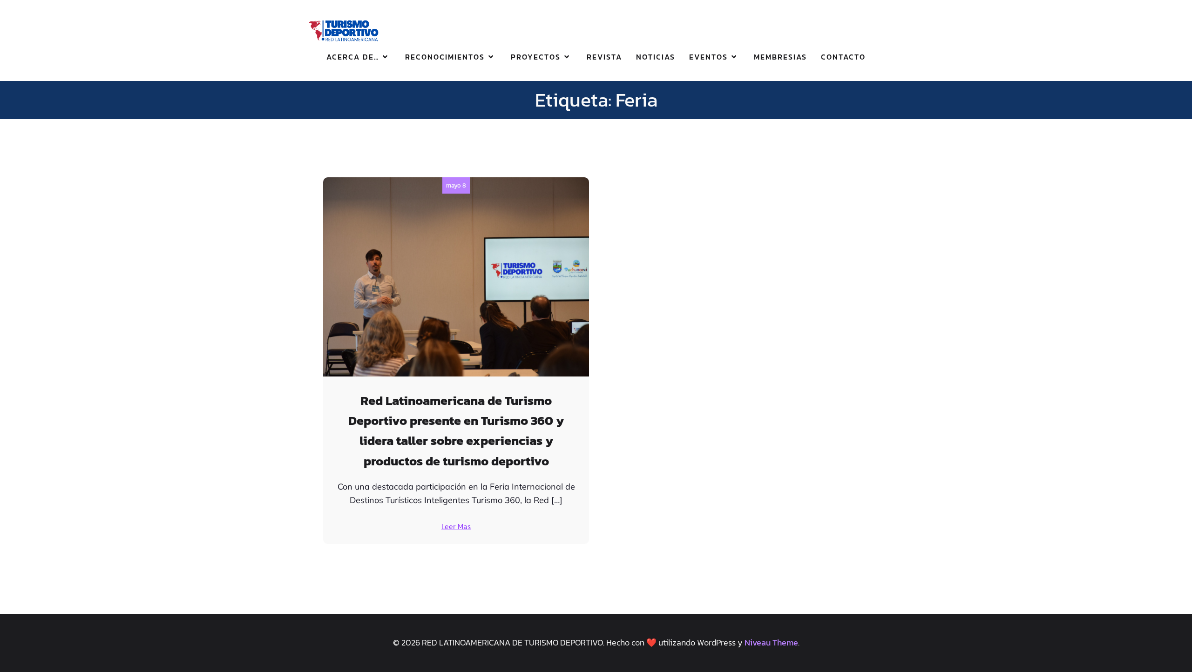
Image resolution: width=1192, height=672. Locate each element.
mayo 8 (456, 185)
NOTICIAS (655, 56)
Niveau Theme (771, 642)
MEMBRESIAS (780, 56)
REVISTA (604, 56)
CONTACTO (843, 56)
